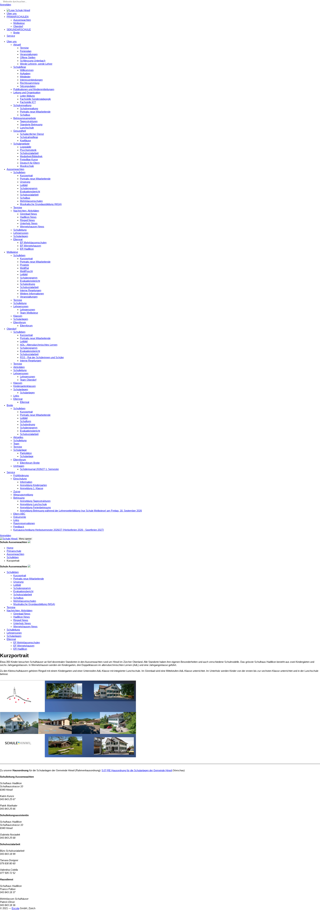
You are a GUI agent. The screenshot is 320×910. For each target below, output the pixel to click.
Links (16, 395)
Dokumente (19, 517)
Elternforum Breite (30, 463)
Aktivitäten (19, 367)
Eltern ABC (19, 514)
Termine (24, 48)
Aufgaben (25, 73)
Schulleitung (19, 230)
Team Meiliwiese (29, 312)
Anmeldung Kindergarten (33, 485)
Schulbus (25, 115)
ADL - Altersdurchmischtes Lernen (38, 344)
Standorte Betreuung (31, 124)
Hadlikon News (28, 217)
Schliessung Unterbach (32, 60)
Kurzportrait (26, 175)
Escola (15, 908)
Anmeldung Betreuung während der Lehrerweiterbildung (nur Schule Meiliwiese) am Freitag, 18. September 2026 (81, 510)
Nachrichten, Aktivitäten (26, 210)
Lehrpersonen (20, 233)
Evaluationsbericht (30, 191)
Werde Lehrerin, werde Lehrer (36, 64)
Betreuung (18, 498)
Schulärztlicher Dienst (32, 134)
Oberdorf (18, 26)
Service (11, 36)
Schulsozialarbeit (29, 153)
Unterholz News (29, 223)
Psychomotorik (28, 150)
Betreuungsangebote (24, 118)
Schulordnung (27, 284)
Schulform (25, 421)
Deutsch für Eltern (30, 163)
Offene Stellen (27, 57)
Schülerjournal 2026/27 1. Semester (39, 469)
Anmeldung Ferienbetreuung (35, 507)
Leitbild (24, 185)
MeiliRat (24, 268)
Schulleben (19, 172)
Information (26, 482)
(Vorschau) (179, 770)
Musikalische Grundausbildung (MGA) (41, 204)
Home (10, 548)
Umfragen (18, 466)
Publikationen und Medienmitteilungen (33, 89)
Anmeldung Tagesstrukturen (35, 501)
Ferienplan (25, 51)
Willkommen (27, 70)
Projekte (24, 265)
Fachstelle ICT (28, 102)
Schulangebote (21, 143)
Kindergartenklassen (24, 386)
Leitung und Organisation (26, 92)
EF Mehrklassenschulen (33, 242)
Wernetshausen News (32, 226)
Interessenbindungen (31, 80)
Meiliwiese (19, 23)
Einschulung (20, 478)
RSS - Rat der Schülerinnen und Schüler (42, 357)
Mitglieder (25, 76)
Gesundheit (19, 131)
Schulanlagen (20, 236)
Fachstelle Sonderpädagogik (35, 99)
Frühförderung (21, 475)
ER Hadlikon (27, 249)
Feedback (18, 526)
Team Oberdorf (28, 379)
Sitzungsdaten (28, 86)
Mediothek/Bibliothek (31, 156)
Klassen (17, 316)
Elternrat (17, 239)
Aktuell (17, 44)
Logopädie (25, 147)
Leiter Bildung (27, 96)
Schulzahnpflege (29, 137)
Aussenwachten (22, 20)
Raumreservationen (24, 523)
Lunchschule (27, 127)
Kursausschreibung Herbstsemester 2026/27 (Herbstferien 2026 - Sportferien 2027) (58, 530)
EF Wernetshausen (30, 245)
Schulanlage (20, 450)
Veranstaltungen (29, 54)
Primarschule (14, 551)
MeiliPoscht (26, 271)
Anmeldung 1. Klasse (31, 488)
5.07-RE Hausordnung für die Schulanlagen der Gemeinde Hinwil (137, 770)
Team (16, 443)
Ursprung (25, 182)
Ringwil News (27, 220)
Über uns (12, 13)
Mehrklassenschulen (31, 201)
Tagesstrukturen (29, 121)
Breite (16, 32)
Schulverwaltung (22, 105)
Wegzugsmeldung (23, 494)
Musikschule (27, 166)
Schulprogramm (29, 188)
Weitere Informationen (32, 293)
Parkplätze (26, 453)
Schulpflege (19, 67)
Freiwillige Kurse (29, 159)
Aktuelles (18, 437)
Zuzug (16, 491)
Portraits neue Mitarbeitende (35, 111)
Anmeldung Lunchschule (33, 504)
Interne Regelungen (30, 290)
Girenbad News (28, 214)
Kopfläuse (25, 140)
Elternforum (19, 322)
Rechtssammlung (29, 83)
